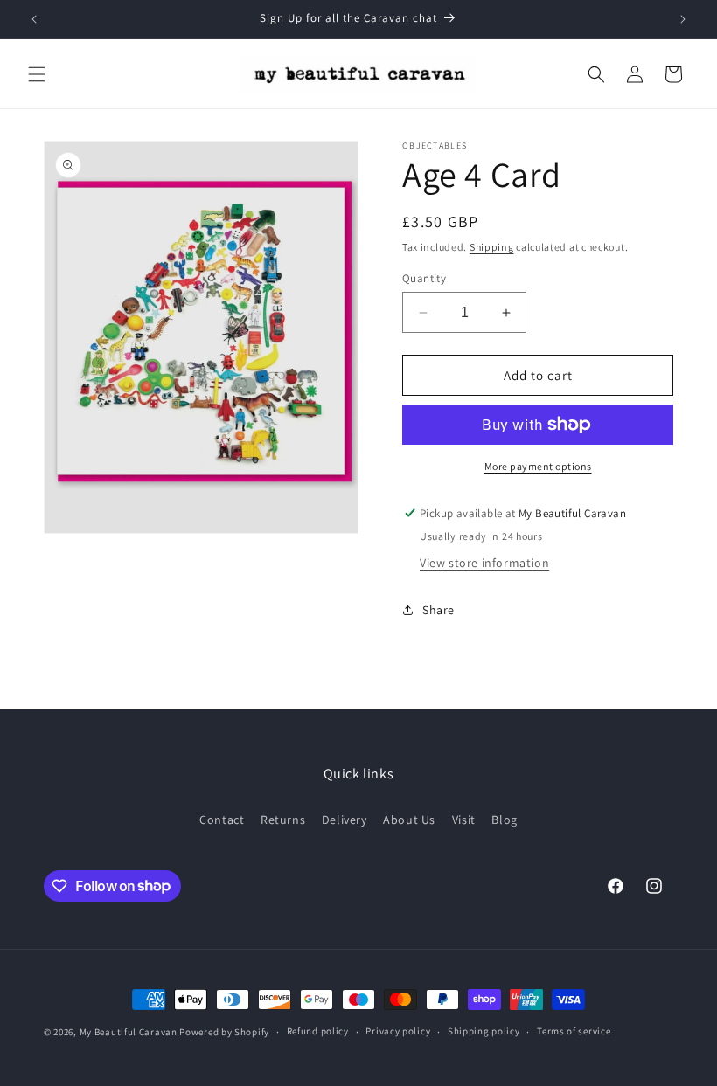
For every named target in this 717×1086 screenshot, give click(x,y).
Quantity (424, 278)
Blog (504, 819)
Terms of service (573, 1031)
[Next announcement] (683, 19)
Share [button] (438, 610)
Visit (464, 819)
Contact (221, 819)
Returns (283, 819)
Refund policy (318, 1031)
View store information (484, 563)
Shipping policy (484, 1031)
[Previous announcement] (34, 19)
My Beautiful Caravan (129, 1032)
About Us (409, 819)
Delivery (344, 819)
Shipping (492, 246)
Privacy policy (397, 1031)
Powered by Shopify (224, 1032)
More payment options (538, 466)
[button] (36, 74)
